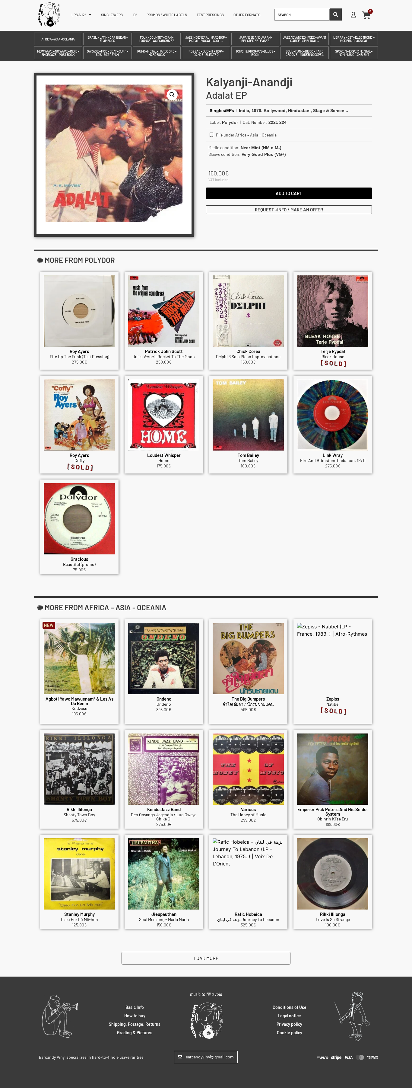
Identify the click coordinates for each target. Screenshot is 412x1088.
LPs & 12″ (78, 15)
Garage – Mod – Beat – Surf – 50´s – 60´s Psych (107, 52)
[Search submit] (336, 14)
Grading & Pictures (134, 1032)
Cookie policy (289, 1032)
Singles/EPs (112, 15)
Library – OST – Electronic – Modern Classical (354, 39)
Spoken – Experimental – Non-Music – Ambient (353, 52)
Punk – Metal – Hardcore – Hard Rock (156, 52)
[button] (172, 94)
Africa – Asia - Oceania (58, 39)
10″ (134, 15)
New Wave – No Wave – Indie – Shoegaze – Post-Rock (58, 52)
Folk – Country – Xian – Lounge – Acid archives (156, 39)
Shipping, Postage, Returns (134, 1024)
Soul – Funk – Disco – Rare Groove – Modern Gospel (304, 52)
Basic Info (134, 1007)
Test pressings (210, 15)
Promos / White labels (167, 15)
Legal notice (289, 1015)
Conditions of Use (289, 1007)
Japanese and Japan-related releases (255, 39)
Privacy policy (289, 1024)
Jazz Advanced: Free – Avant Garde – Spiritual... (304, 39)
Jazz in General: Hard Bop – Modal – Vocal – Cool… (206, 39)
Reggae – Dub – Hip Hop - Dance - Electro (206, 52)
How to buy (134, 1015)
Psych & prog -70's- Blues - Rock (255, 52)
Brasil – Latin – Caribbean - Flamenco (107, 39)
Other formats (246, 15)
